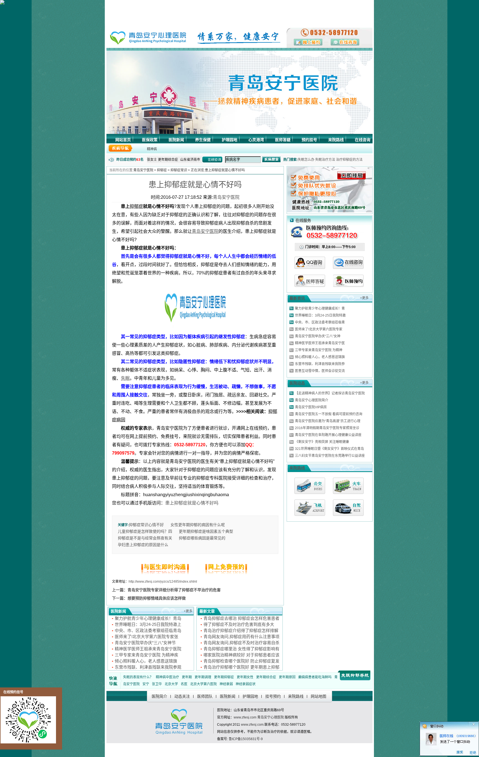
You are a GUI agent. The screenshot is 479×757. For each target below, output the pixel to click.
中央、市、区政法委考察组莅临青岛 (148, 630)
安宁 (145, 684)
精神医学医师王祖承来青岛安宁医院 (148, 648)
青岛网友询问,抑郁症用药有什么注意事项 (241, 636)
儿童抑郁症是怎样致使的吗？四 (145, 531)
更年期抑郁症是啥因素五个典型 (206, 531)
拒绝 (473, 754)
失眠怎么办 (306, 160)
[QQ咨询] (309, 267)
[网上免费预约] (224, 574)
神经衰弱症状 (246, 684)
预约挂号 (309, 139)
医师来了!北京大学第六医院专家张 (146, 636)
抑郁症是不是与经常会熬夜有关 (145, 538)
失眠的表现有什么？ (138, 677)
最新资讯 (297, 298)
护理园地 (229, 139)
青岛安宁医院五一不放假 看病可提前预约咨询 (328, 414)
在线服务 (303, 220)
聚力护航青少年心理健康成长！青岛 (148, 618)
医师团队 (205, 696)
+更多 (188, 611)
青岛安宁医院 (143, 170)
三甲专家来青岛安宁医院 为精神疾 (146, 655)
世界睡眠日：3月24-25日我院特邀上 (148, 624)
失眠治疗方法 (325, 160)
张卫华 (157, 684)
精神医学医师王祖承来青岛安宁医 (320, 343)
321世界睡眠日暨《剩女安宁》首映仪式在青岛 (329, 449)
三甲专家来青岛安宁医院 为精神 (318, 350)
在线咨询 (362, 139)
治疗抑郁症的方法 (349, 160)
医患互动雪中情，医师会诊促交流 (320, 371)
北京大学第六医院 (203, 684)
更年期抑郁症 (224, 677)
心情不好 (156, 524)
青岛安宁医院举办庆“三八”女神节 (145, 642)
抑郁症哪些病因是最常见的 (202, 538)
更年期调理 (203, 677)
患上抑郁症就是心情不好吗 (195, 184)
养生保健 (203, 139)
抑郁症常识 (178, 170)
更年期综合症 (266, 677)
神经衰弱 (226, 684)
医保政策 (149, 139)
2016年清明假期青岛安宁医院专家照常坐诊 (327, 428)
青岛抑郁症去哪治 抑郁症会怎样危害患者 (241, 618)
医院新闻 (176, 139)
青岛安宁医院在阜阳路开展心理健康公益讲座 (328, 435)
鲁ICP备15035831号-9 (246, 739)
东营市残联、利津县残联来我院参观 (148, 667)
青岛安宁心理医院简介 (311, 400)
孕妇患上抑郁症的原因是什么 (143, 544)
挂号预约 (273, 696)
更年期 (187, 677)
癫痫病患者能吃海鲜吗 (315, 677)
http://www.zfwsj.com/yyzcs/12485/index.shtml (163, 581)
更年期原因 (287, 677)
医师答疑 (283, 139)
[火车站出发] (348, 486)
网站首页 (123, 139)
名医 (184, 684)
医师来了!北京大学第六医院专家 (318, 329)
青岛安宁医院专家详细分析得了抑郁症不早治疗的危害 (174, 590)
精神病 (152, 149)
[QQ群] (348, 285)
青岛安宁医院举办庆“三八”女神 (317, 336)
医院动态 (297, 383)
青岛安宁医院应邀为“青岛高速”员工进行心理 (327, 421)
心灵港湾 (256, 139)
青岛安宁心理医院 (270, 717)
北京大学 (171, 684)
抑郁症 (162, 170)
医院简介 (159, 696)
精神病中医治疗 (167, 677)
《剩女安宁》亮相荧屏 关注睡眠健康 (322, 442)
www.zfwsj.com (245, 717)
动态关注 (182, 696)
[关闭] (476, 724)
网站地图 (318, 696)
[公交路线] (309, 486)
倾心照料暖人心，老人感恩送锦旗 (146, 661)
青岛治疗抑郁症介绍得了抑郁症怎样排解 (240, 630)
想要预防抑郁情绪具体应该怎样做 (157, 598)
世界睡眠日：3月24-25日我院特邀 (320, 315)
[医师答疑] (309, 285)
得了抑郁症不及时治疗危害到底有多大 (238, 624)
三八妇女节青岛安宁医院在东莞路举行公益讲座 (330, 456)
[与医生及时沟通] (166, 574)
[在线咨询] (348, 267)
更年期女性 (245, 677)
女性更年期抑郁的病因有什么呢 (197, 524)
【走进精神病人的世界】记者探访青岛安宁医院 (330, 393)
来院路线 (336, 139)
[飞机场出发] (309, 507)
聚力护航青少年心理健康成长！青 (320, 308)
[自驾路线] (348, 507)
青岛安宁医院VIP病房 (311, 407)
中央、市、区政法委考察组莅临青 (320, 322)
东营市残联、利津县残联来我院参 (320, 364)
